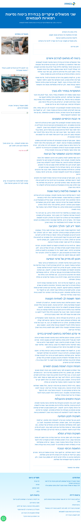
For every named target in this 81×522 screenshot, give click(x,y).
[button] (31, 4)
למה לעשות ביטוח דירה (73, 515)
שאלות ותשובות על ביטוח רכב (30, 513)
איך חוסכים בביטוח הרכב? (31, 516)
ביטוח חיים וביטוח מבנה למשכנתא (69, 511)
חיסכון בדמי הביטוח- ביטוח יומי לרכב (28, 506)
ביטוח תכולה (76, 505)
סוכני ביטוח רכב (34, 503)
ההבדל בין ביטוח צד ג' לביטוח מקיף (28, 509)
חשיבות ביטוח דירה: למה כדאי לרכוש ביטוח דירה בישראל (62, 508)
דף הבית (59, 22)
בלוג (54, 22)
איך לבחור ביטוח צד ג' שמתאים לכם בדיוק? (26, 499)
